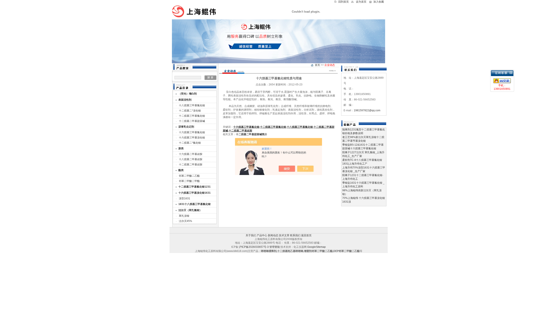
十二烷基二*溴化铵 (190, 110)
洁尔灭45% (185, 221)
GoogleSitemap (316, 246)
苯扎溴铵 (184, 215)
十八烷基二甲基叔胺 (190, 159)
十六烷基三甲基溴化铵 (192, 137)
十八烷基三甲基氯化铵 (192, 105)
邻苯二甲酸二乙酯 (189, 175)
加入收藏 (378, 1)
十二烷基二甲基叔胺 (190, 164)
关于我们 (251, 235)
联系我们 (295, 235)
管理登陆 (274, 246)
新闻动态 (273, 235)
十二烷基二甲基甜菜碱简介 (251, 134)
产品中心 (262, 235)
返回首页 (306, 235)
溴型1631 (184, 198)
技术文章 (284, 235)
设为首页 (361, 1)
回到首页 (343, 1)
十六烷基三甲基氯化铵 (192, 132)
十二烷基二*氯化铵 (190, 142)
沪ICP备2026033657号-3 (254, 246)
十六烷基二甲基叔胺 (190, 154)
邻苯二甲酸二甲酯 (189, 181)
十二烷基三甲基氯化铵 (192, 115)
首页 (317, 65)
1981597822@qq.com (367, 110)
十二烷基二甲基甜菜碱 (192, 121)
